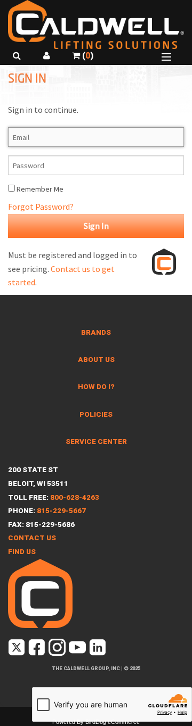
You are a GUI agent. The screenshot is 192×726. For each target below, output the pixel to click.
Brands (96, 332)
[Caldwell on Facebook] (37, 649)
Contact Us (32, 538)
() (86, 56)
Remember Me (39, 189)
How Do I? (96, 387)
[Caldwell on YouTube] (78, 649)
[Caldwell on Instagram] (58, 649)
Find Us (22, 552)
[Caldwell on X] (17, 649)
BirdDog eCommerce (112, 722)
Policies (96, 414)
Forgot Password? (41, 206)
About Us (96, 360)
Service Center (96, 442)
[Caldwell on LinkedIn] (98, 649)
